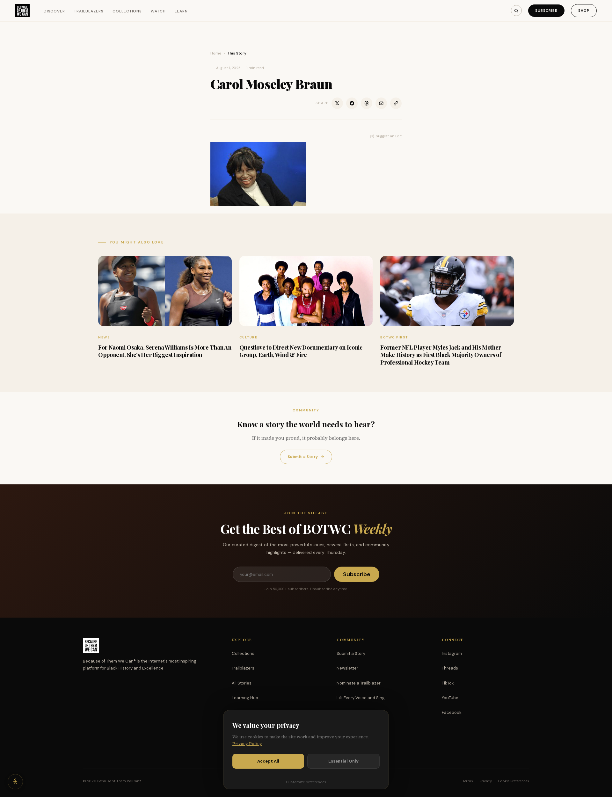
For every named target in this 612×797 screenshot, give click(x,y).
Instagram (452, 653)
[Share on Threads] (366, 103)
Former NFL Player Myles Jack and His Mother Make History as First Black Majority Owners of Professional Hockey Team (440, 355)
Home (216, 53)
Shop (583, 10)
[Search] (516, 10)
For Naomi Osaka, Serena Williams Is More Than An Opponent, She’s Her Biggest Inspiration (164, 351)
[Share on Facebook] (352, 103)
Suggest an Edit (389, 136)
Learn (181, 11)
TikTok (448, 683)
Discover (54, 11)
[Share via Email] (381, 103)
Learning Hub (245, 697)
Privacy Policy (247, 743)
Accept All (268, 761)
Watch (158, 11)
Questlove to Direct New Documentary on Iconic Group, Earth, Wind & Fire (300, 351)
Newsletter (347, 668)
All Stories (241, 683)
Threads (450, 668)
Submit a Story (306, 456)
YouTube (450, 697)
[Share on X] (337, 103)
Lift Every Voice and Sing (361, 697)
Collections (127, 11)
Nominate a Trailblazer (359, 683)
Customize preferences (306, 782)
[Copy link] (396, 103)
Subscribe (546, 10)
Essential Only (343, 761)
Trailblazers (89, 11)
